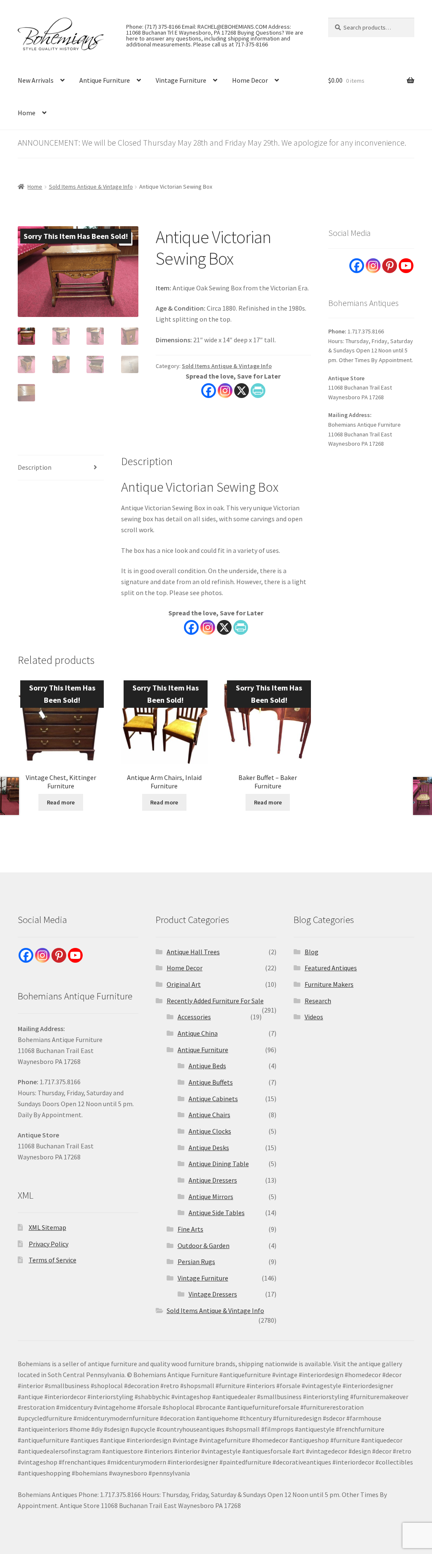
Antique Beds (207, 1065)
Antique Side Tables (217, 1212)
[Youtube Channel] (406, 265)
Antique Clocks (210, 1131)
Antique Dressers (213, 1180)
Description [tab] (34, 467)
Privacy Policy (48, 1244)
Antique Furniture (104, 80)
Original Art (184, 984)
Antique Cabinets (213, 1098)
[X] (241, 390)
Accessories (194, 1017)
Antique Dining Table (219, 1163)
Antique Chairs (209, 1114)
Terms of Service (52, 1260)
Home (26, 112)
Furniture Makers (329, 984)
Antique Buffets (211, 1082)
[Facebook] (208, 390)
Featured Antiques (331, 968)
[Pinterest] (389, 265)
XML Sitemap (47, 1227)
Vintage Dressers (213, 1294)
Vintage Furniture (181, 80)
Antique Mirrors (211, 1196)
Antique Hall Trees (193, 952)
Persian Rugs (196, 1261)
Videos (314, 1017)
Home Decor (250, 80)
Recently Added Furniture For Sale (215, 1000)
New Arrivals (36, 80)
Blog (312, 952)
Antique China (198, 1033)
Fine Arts (190, 1229)
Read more (61, 802)
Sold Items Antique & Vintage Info (91, 186)
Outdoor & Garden (204, 1245)
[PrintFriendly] (258, 390)
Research (318, 1000)
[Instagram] (225, 390)
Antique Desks (209, 1147)
